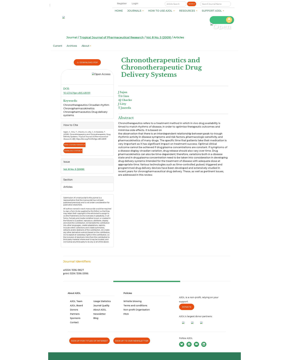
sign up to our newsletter (131, 341)
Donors (74, 309)
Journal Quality (101, 305)
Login (135, 3)
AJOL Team (76, 301)
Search (191, 4)
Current (57, 45)
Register (122, 3)
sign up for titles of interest (89, 341)
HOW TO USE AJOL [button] (160, 10)
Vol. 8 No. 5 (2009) (158, 37)
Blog (95, 318)
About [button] (86, 45)
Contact (74, 322)
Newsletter (99, 314)
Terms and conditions (135, 305)
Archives (72, 45)
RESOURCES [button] (187, 10)
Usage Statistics (102, 301)
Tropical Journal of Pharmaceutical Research (112, 37)
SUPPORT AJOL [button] (212, 10)
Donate (186, 307)
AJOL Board (76, 305)
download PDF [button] (88, 62)
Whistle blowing (132, 301)
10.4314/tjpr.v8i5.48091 (76, 93)
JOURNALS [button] (134, 10)
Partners (75, 314)
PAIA (126, 314)
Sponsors (75, 318)
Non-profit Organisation (136, 309)
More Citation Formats (74, 145)
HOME (119, 10)
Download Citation (72, 151)
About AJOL (99, 309)
